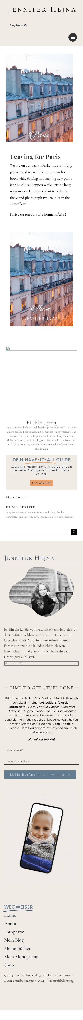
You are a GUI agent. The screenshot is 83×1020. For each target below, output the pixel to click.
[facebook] (6, 663)
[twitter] (20, 663)
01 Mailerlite (20, 506)
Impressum (64, 975)
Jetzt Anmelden (41, 483)
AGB (41, 981)
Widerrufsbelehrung (60, 981)
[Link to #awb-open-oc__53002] (72, 37)
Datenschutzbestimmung (20, 981)
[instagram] (13, 663)
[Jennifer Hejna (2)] (41, 5)
